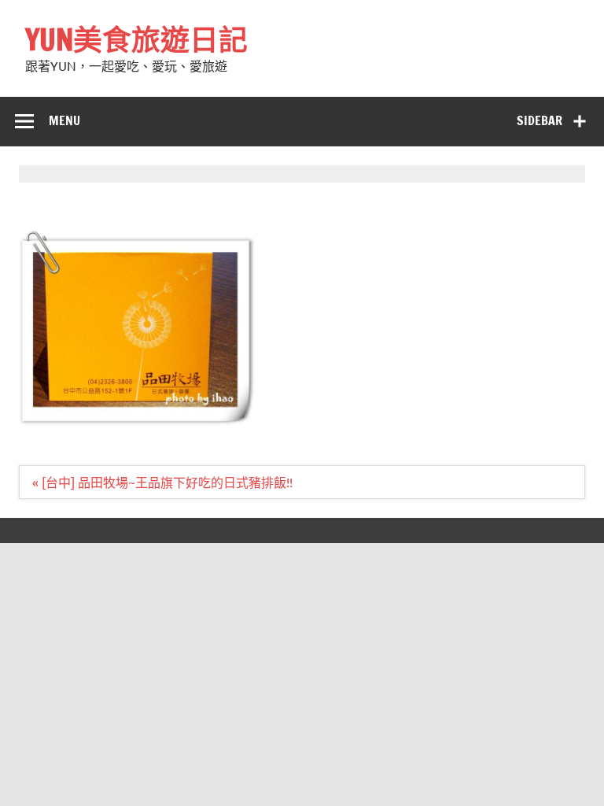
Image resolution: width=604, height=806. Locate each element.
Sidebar (539, 120)
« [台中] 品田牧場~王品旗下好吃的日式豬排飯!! (162, 482)
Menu (64, 120)
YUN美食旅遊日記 (136, 39)
